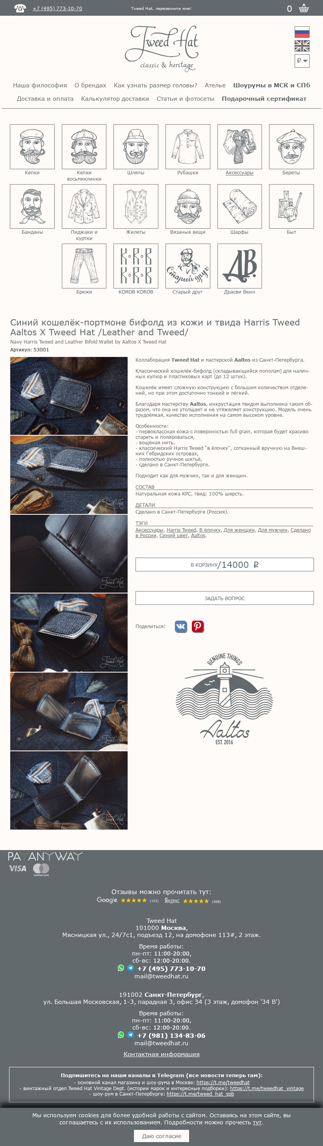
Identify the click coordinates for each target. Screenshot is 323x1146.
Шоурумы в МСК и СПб (271, 85)
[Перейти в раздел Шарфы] (239, 206)
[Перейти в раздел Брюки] (84, 266)
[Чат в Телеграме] (130, 968)
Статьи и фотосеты (185, 98)
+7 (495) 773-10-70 (171, 968)
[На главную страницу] (162, 49)
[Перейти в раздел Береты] (291, 146)
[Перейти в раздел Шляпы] (135, 146)
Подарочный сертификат (264, 98)
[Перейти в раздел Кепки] (32, 146)
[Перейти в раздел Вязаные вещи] (187, 206)
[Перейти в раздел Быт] (291, 206)
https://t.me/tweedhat (223, 1082)
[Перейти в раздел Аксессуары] (239, 146)
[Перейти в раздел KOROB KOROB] (135, 266)
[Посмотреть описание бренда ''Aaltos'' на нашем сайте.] (224, 698)
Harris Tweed (181, 529)
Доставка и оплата (45, 98)
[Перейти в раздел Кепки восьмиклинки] (84, 146)
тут (257, 1122)
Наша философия (40, 85)
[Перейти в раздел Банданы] (32, 206)
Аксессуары (149, 529)
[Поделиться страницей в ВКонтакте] (181, 630)
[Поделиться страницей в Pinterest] (197, 630)
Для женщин (239, 529)
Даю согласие (161, 1136)
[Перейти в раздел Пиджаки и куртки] (84, 206)
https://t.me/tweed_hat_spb (200, 1093)
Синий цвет (174, 535)
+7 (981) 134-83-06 (171, 1035)
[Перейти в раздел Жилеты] (135, 206)
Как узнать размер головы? (155, 85)
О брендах (90, 85)
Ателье (215, 85)
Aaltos (198, 535)
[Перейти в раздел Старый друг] (187, 266)
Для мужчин (273, 529)
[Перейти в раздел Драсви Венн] (239, 266)
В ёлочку (210, 529)
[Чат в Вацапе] (121, 968)
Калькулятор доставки (115, 98)
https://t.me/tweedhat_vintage (267, 1088)
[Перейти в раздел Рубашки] (187, 146)
